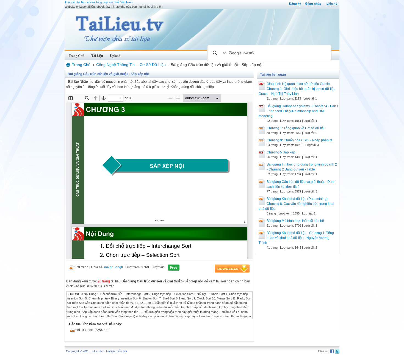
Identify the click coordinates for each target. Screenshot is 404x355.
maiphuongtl (113, 267)
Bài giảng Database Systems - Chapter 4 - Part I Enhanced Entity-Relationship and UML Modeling (298, 111)
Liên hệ (331, 3)
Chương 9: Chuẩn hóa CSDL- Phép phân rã (300, 140)
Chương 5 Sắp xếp (281, 152)
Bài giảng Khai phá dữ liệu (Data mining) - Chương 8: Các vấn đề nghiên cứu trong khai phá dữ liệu (296, 204)
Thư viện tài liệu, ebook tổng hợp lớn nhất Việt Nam (98, 2)
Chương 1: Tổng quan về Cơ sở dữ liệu (296, 128)
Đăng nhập (313, 3)
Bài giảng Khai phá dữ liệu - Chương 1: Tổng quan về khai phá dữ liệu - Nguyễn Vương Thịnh (296, 238)
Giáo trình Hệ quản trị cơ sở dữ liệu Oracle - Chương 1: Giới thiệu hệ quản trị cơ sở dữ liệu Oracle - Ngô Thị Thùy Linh (297, 89)
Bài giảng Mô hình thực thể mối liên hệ (295, 221)
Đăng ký (295, 3)
